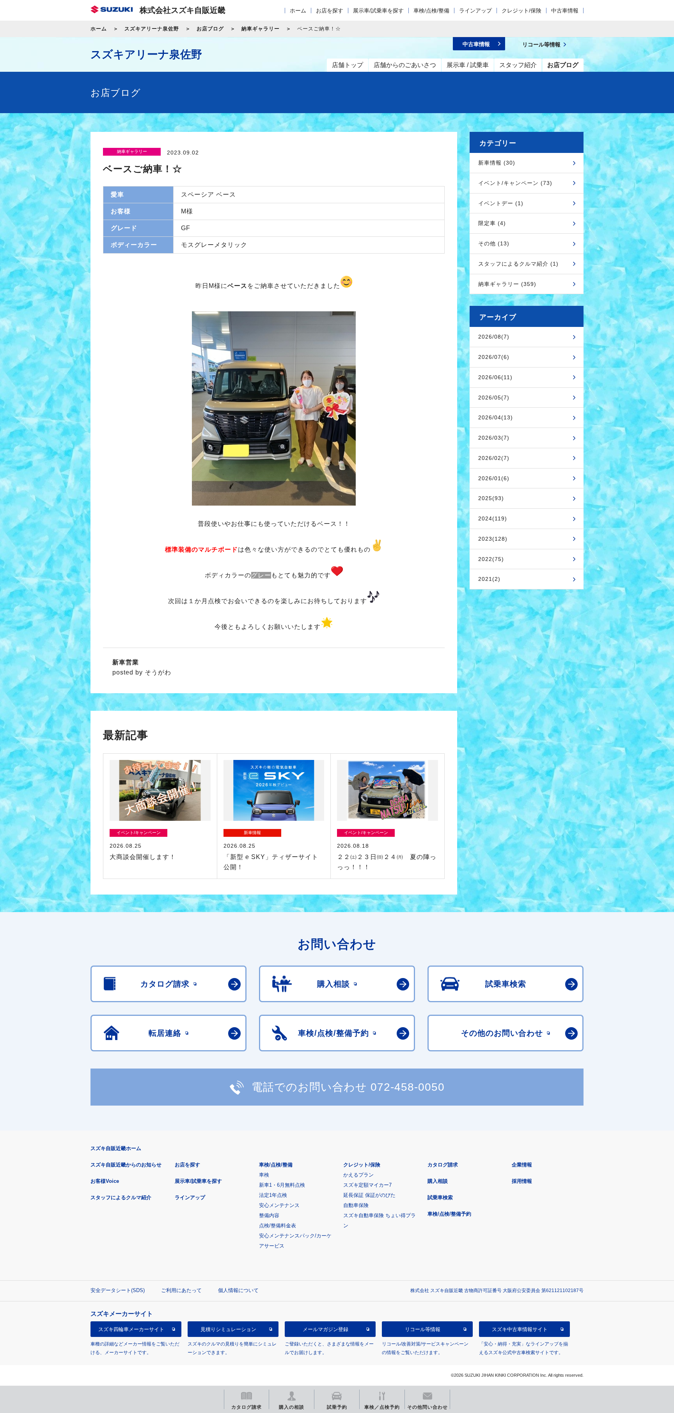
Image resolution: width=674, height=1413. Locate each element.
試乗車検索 (440, 1197)
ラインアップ (475, 10)
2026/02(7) (493, 458)
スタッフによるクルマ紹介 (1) (518, 264)
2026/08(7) (493, 337)
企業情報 (522, 1165)
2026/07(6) (493, 357)
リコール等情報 (422, 1329)
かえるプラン (358, 1175)
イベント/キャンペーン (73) (515, 183)
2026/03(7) (493, 438)
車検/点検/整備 (431, 10)
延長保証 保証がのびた (369, 1195)
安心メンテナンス (279, 1205)
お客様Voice (104, 1181)
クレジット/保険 (521, 10)
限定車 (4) (492, 223)
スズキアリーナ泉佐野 (151, 29)
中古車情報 (564, 10)
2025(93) (491, 498)
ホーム (298, 10)
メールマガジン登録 (325, 1329)
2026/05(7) (493, 397)
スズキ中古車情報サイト (520, 1329)
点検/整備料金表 (277, 1225)
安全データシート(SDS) (117, 1290)
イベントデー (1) (500, 203)
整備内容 (269, 1215)
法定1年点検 (273, 1195)
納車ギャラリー (260, 29)
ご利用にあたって (181, 1290)
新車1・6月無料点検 (282, 1185)
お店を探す (329, 10)
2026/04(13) (495, 417)
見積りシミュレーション (228, 1329)
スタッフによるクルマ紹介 (120, 1197)
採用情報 (522, 1181)
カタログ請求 (442, 1165)
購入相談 (437, 1181)
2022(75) (491, 559)
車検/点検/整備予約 (449, 1214)
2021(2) (489, 579)
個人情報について (238, 1290)
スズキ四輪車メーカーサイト (131, 1329)
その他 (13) (493, 243)
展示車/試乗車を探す (378, 10)
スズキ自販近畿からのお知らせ (125, 1165)
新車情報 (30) (496, 163)
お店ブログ (210, 29)
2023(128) (492, 539)
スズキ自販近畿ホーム (115, 1148)
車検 (264, 1175)
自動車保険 (356, 1205)
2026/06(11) (495, 377)
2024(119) (492, 518)
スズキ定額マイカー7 (367, 1185)
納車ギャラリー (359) (507, 284)
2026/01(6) (493, 478)
